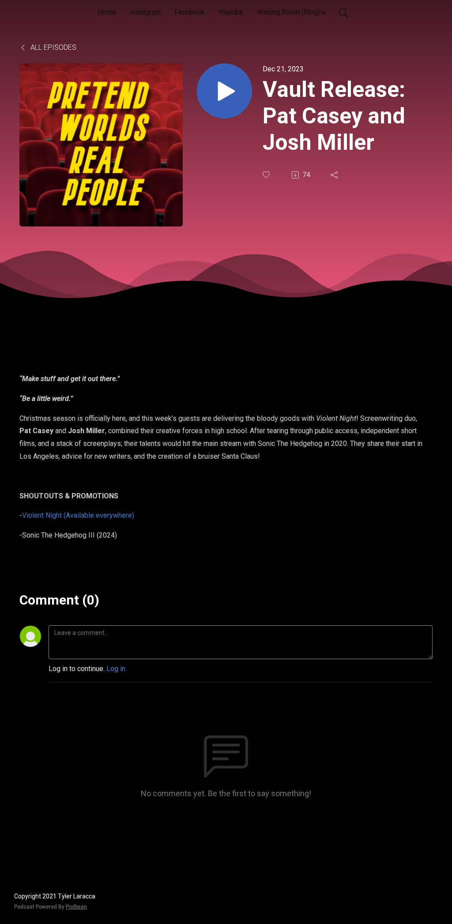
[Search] (343, 12)
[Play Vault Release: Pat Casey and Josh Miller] (224, 91)
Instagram (145, 12)
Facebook (189, 12)
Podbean (76, 907)
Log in (115, 668)
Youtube (230, 12)
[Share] (335, 175)
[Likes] (267, 174)
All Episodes (52, 47)
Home (107, 12)
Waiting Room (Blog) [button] (288, 12)
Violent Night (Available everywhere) (78, 515)
